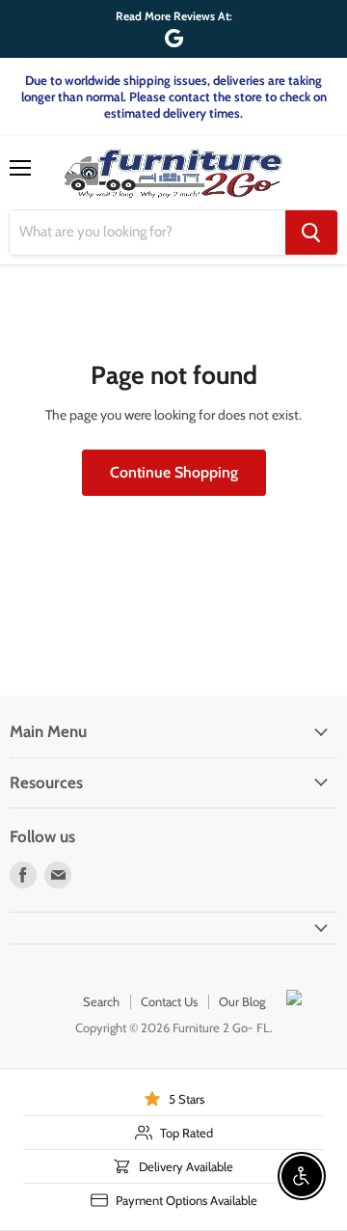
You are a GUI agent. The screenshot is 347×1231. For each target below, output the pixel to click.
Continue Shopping (174, 472)
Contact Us (169, 1001)
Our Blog (242, 1001)
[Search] (311, 232)
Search (101, 1001)
